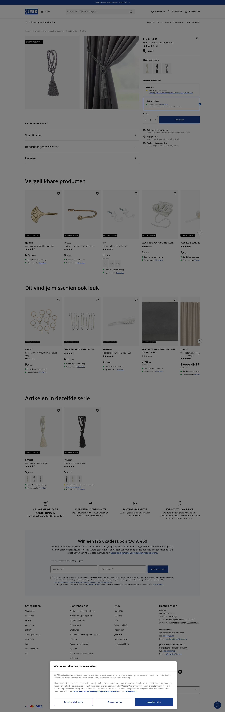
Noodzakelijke (115, 702)
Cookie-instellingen (73, 702)
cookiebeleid (130, 691)
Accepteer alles (154, 702)
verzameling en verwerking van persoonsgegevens (95, 691)
